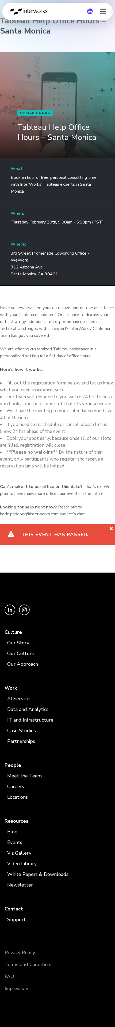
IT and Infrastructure (30, 720)
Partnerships (21, 741)
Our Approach (22, 664)
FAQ (9, 976)
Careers (15, 786)
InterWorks (30, 11)
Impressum (16, 988)
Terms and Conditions (29, 964)
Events (14, 842)
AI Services (19, 698)
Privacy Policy (20, 952)
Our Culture (20, 653)
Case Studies (21, 730)
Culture (13, 632)
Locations (17, 797)
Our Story (18, 643)
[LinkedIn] (10, 614)
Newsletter (20, 885)
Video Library (22, 863)
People (13, 765)
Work (11, 688)
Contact (14, 909)
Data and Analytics (27, 709)
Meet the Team (24, 776)
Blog (12, 832)
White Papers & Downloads (37, 874)
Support (16, 919)
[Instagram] (24, 614)
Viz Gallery (19, 853)
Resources (16, 821)
